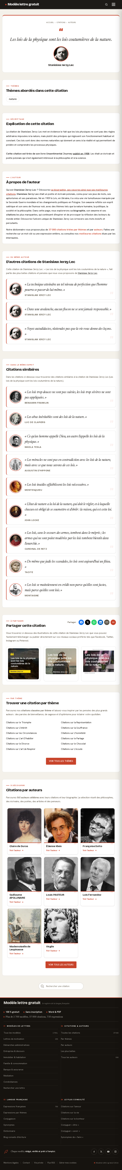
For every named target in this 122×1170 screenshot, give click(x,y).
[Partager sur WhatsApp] (94, 622)
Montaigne (32, 595)
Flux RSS (51, 1162)
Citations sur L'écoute (71, 749)
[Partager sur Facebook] (81, 622)
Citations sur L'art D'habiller (19, 738)
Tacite (29, 572)
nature (13, 99)
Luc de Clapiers (35, 422)
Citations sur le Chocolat (73, 743)
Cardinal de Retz (36, 549)
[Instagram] (115, 1152)
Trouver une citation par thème (32, 703)
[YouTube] (108, 1152)
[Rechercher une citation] (42, 986)
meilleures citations (90, 233)
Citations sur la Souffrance (74, 727)
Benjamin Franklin (37, 402)
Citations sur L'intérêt (16, 727)
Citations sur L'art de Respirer (20, 749)
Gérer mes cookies (67, 1162)
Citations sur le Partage (72, 738)
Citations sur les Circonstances (21, 733)
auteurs (98, 229)
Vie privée (38, 1162)
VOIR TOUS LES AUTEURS (61, 964)
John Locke (32, 520)
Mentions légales (11, 1162)
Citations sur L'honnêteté (73, 733)
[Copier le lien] (113, 622)
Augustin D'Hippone (37, 470)
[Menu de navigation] (113, 4)
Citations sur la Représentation (76, 722)
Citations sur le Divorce (17, 743)
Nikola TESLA (33, 447)
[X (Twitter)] (101, 1152)
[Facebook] (94, 1152)
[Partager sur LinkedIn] (100, 622)
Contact (26, 1162)
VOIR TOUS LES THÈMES (61, 761)
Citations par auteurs (24, 790)
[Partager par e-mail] (107, 622)
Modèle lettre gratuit (23, 4)
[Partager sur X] (87, 622)
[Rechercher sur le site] (106, 4)
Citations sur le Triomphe (18, 722)
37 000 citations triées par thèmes (67, 229)
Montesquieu (33, 490)
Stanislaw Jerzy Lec (61, 65)
